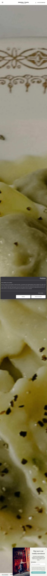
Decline (23, 296)
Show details (40, 293)
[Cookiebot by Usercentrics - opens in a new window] (41, 278)
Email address (33, 562)
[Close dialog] (46, 549)
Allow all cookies (38, 296)
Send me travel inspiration (38, 572)
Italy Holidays (5, 574)
